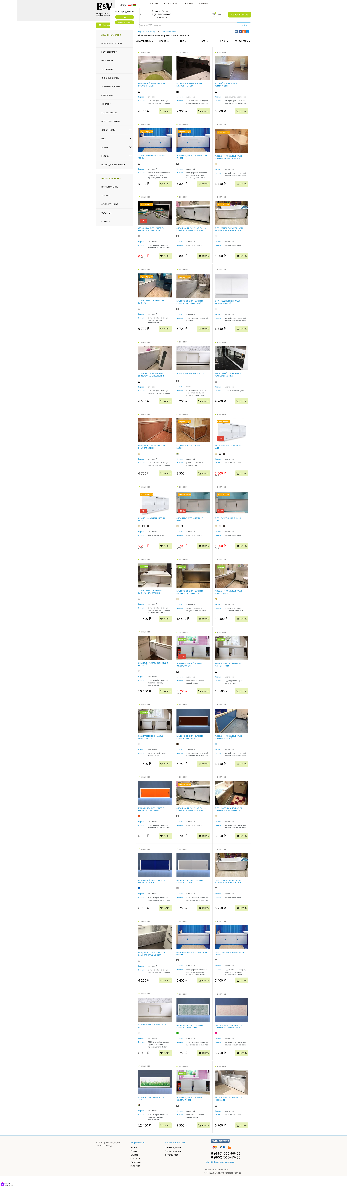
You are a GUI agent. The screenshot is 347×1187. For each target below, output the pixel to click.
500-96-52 (225, 1153)
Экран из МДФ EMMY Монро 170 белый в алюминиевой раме (229, 229)
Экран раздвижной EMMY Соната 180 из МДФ (230, 1099)
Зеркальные (107, 69)
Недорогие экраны (110, 121)
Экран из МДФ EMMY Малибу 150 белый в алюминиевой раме (191, 809)
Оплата (134, 1155)
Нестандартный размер (113, 164)
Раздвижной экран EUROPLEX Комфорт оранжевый (151, 809)
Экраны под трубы (110, 86)
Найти (244, 25)
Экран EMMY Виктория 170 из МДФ (151, 519)
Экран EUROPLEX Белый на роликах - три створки (150, 592)
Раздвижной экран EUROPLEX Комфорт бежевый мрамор (228, 157)
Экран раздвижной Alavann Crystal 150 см (189, 664)
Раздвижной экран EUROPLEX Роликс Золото (228, 592)
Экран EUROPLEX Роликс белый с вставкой (153, 664)
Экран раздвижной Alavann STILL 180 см (230, 953)
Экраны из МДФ (109, 52)
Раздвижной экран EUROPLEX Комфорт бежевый (151, 447)
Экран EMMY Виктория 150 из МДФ (228, 447)
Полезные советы (173, 1151)
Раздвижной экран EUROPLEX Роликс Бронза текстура (189, 592)
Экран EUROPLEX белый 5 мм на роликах (152, 302)
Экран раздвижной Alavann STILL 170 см (191, 157)
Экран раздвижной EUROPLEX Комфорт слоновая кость (228, 809)
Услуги (134, 1151)
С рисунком (107, 95)
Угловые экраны (109, 112)
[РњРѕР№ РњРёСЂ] (247, 31)
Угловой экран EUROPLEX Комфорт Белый (226, 84)
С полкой (106, 104)
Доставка (188, 3)
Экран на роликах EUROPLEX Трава (151, 1098)
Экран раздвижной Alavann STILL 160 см (191, 953)
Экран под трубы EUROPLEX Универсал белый (227, 302)
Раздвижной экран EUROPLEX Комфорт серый (189, 881)
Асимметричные (109, 204)
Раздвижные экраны (111, 43)
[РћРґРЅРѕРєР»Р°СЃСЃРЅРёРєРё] (244, 31)
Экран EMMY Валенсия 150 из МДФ (228, 519)
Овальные (106, 213)
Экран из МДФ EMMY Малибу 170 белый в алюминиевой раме (191, 229)
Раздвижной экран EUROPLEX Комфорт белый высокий (189, 302)
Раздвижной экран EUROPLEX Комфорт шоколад (189, 737)
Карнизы (105, 221)
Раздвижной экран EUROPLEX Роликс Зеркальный (228, 374)
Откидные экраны (110, 78)
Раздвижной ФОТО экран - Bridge (188, 447)
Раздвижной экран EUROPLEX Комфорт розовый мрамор (228, 1026)
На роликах (107, 60)
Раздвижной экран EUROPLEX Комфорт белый (151, 84)
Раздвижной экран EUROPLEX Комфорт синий (151, 881)
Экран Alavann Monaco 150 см (190, 374)
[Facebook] (240, 31)
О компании (152, 3)
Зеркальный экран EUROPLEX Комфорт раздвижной (151, 229)
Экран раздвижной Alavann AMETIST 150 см (228, 664)
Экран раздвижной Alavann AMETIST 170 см (151, 737)
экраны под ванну (111, 34)
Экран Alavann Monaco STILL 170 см (153, 1026)
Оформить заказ (239, 14)
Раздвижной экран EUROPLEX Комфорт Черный (189, 84)
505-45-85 (226, 1157)
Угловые (105, 195)
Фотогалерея (170, 3)
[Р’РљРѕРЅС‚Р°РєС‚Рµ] (236, 31)
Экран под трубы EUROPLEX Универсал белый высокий (151, 374)
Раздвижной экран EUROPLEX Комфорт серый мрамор (151, 954)
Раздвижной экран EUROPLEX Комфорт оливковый (189, 1026)
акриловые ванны (111, 178)
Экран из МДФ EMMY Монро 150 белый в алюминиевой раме (229, 881)
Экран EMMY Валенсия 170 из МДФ (189, 519)
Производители (173, 1147)
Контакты (203, 3)
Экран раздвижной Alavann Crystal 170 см (189, 1099)
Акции (134, 1147)
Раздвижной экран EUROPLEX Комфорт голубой (228, 737)
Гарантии (135, 1165)
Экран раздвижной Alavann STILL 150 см (153, 157)
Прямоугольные (109, 186)
